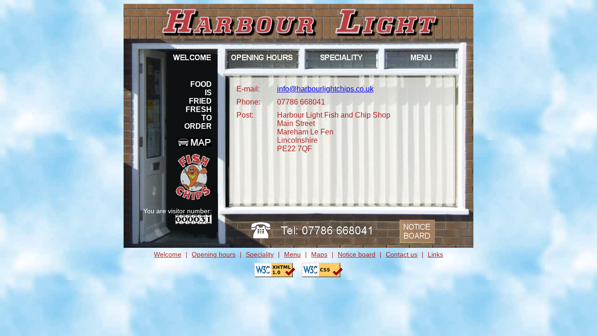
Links (435, 254)
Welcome (167, 254)
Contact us (401, 254)
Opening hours (214, 254)
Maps (319, 254)
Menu (292, 254)
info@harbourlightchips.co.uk (325, 89)
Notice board (356, 254)
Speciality (260, 254)
